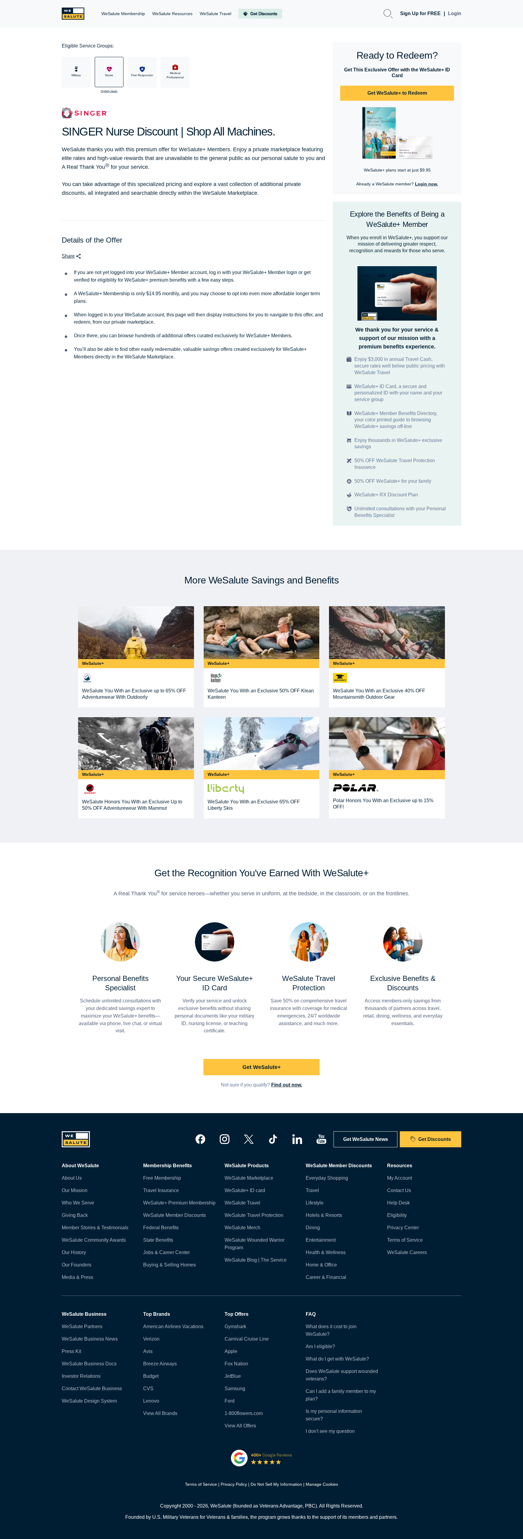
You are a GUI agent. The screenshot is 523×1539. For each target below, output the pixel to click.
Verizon (151, 1338)
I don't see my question (330, 1431)
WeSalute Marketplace (249, 1178)
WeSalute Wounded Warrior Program (255, 1243)
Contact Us (399, 1190)
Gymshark (235, 1326)
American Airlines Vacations (173, 1326)
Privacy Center (403, 1227)
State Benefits (158, 1240)
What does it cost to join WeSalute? (331, 1330)
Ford (230, 1400)
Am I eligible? (320, 1346)
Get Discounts (434, 1139)
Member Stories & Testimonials (95, 1227)
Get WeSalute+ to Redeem (397, 93)
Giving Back (75, 1215)
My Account (399, 1178)
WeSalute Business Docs (89, 1363)
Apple (231, 1351)
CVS (148, 1388)
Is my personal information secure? (334, 1415)
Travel (312, 1190)
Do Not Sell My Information (276, 1484)
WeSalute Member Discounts (174, 1215)
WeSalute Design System (89, 1400)
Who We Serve (78, 1202)
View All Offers (240, 1425)
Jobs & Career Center (166, 1252)
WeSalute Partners (82, 1326)
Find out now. (286, 1084)
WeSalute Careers (407, 1252)
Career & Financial (326, 1277)
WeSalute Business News (90, 1338)
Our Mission (74, 1190)
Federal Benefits (161, 1227)
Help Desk (398, 1202)
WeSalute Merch (242, 1227)
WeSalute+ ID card (245, 1190)
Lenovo (151, 1400)
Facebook (200, 1139)
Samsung (235, 1388)
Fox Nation (236, 1363)
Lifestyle (315, 1202)
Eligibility (397, 1215)
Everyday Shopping (327, 1178)
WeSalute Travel (242, 1202)
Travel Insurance (161, 1190)
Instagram (224, 1139)
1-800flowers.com (244, 1413)
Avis (148, 1351)
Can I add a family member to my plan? (341, 1395)
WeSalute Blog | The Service (256, 1260)
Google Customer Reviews (261, 1457)
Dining (313, 1227)
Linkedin (297, 1139)
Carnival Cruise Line (247, 1338)
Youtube (321, 1139)
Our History (74, 1252)
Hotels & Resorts (324, 1215)
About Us (72, 1178)
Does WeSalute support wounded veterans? (342, 1375)
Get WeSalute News (365, 1139)
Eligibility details (109, 91)
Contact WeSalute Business (92, 1388)
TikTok (273, 1139)
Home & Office (321, 1264)
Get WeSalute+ (261, 1067)
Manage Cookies (322, 1484)
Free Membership (162, 1178)
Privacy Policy (234, 1484)
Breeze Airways (160, 1363)
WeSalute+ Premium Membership (179, 1202)
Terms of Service (405, 1240)
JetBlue (233, 1376)
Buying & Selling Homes (169, 1264)
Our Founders (76, 1264)
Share (68, 256)
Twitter (249, 1139)
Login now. (426, 183)
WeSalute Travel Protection (254, 1215)
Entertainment (321, 1240)
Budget (151, 1376)
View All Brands (160, 1413)
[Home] (73, 14)
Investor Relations (81, 1376)
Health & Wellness (326, 1252)
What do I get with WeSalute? (337, 1358)
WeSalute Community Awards (94, 1240)
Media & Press (77, 1277)
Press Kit (71, 1351)
